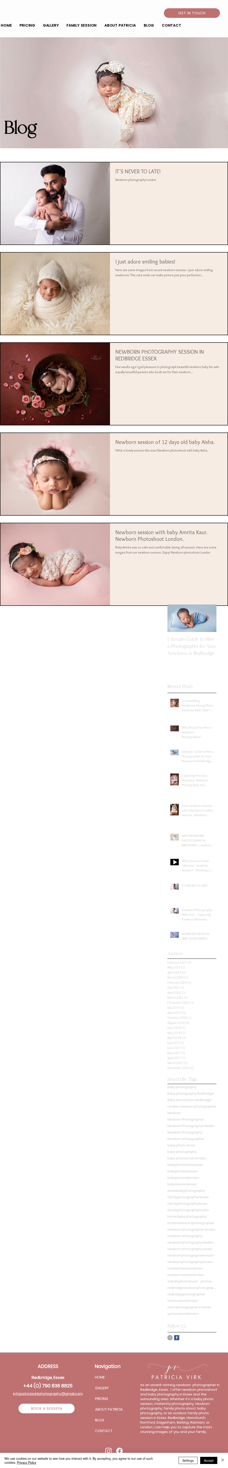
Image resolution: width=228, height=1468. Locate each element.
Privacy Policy (26, 1462)
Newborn (174, 1113)
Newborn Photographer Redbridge (191, 1126)
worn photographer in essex (189, 1307)
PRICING (101, 1398)
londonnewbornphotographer (190, 1223)
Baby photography (182, 1087)
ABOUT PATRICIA (109, 1409)
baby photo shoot (181, 1145)
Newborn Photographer (185, 1119)
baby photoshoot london (186, 1158)
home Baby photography (187, 1217)
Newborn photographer (185, 1139)
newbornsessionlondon (185, 1275)
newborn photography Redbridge (191, 1242)
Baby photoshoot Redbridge (189, 1100)
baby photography (182, 1152)
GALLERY (102, 1388)
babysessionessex (182, 1184)
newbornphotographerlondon (190, 1255)
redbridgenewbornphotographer (191, 1288)
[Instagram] (170, 1337)
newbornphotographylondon (190, 1262)
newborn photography (185, 1236)
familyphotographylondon (188, 1210)
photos (206, 1281)
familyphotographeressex (188, 1197)
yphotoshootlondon (183, 1314)
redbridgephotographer (186, 1294)
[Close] (222, 1460)
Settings (188, 1460)
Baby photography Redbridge (190, 1094)
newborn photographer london (191, 1230)
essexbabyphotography (186, 1191)
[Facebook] (176, 1337)
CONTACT (103, 1430)
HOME (100, 1377)
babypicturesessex (182, 1171)
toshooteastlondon (182, 1301)
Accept (209, 1460)
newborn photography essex (189, 1249)
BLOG (99, 1420)
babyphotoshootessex (185, 1165)
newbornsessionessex (184, 1268)
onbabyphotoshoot (182, 1281)
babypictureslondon (183, 1178)
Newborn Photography (184, 1132)
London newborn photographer (191, 1106)
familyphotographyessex (187, 1204)
